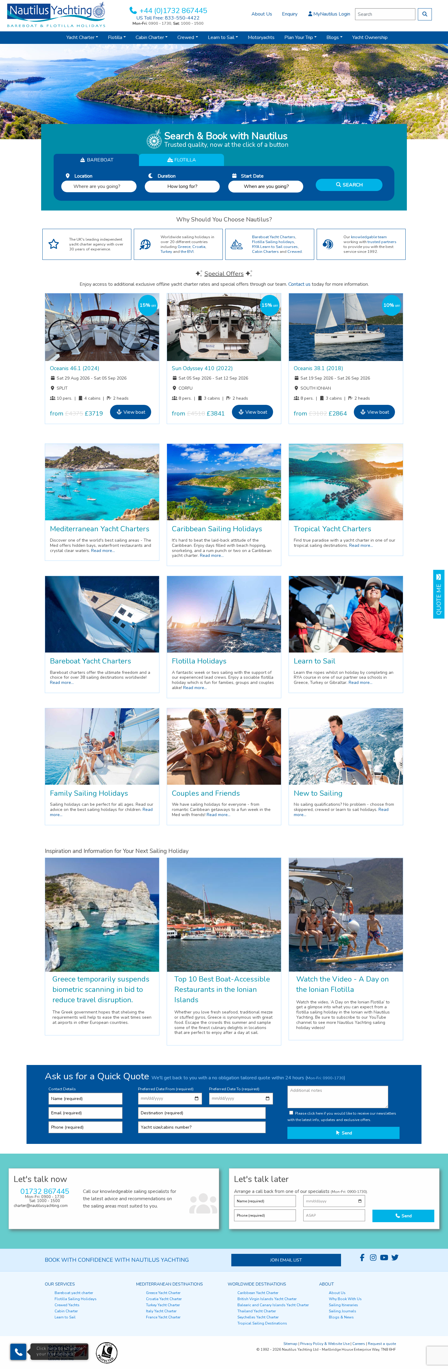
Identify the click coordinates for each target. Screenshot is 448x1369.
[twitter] (395, 1258)
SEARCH (352, 185)
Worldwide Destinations (257, 1284)
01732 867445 (44, 1191)
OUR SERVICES (60, 1284)
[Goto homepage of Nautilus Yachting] (56, 14)
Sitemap (290, 1343)
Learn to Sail (221, 37)
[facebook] (362, 1258)
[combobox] (98, 185)
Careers (358, 1343)
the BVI (187, 251)
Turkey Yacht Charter (163, 1305)
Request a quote (382, 1343)
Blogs (332, 37)
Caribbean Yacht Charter (257, 1292)
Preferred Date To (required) (234, 1089)
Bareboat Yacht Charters (273, 237)
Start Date (250, 176)
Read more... (103, 551)
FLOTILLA (184, 160)
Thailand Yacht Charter (256, 1311)
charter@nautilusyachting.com (41, 1205)
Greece (184, 246)
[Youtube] (384, 1258)
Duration (165, 176)
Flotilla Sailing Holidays (76, 1298)
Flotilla (115, 37)
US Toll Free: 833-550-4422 (168, 18)
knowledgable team (369, 237)
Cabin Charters (265, 251)
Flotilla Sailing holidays (273, 242)
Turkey (166, 251)
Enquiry (289, 14)
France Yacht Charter (163, 1317)
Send (346, 1133)
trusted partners (382, 242)
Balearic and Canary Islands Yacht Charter (273, 1305)
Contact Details (62, 1089)
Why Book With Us (345, 1298)
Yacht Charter (80, 37)
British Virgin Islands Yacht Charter (267, 1298)
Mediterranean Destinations (169, 1284)
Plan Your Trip (298, 37)
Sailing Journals (342, 1311)
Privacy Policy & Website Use (325, 1343)
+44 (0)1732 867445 (173, 11)
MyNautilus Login (331, 14)
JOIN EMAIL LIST (286, 1260)
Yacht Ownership (370, 37)
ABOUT (326, 1284)
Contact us (299, 284)
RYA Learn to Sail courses (275, 246)
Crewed (185, 37)
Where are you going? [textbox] (96, 186)
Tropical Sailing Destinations (262, 1323)
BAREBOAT (99, 160)
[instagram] (373, 1258)
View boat (133, 412)
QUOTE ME (439, 598)
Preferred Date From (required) (166, 1089)
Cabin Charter (150, 37)
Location (81, 176)
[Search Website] (425, 14)
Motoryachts (261, 37)
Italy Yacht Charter (161, 1311)
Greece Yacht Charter (163, 1292)
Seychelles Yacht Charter (258, 1317)
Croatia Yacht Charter (164, 1298)
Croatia (198, 246)
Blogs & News (341, 1317)
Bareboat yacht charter (74, 1292)
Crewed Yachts (67, 1305)
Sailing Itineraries (343, 1305)
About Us (261, 14)
